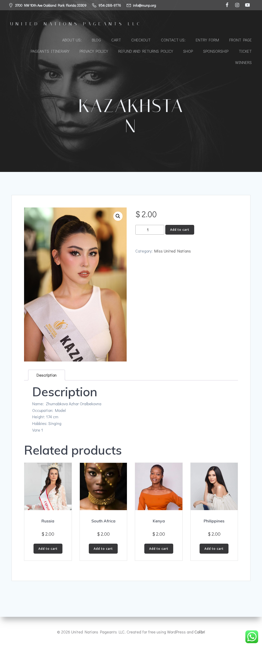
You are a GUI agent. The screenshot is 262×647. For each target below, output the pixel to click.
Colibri (199, 631)
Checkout (141, 39)
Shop (188, 51)
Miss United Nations (172, 251)
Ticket (245, 51)
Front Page (240, 39)
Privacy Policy (94, 51)
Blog (96, 39)
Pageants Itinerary (50, 51)
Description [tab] (47, 375)
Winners (243, 62)
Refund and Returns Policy (145, 51)
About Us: (72, 39)
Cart (116, 39)
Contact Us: (173, 39)
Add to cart (179, 229)
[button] (118, 216)
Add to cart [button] (48, 548)
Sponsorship (215, 51)
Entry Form (207, 39)
